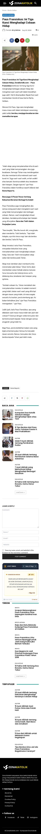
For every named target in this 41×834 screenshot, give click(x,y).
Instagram (34, 817)
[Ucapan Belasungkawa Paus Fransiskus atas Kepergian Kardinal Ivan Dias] (7, 612)
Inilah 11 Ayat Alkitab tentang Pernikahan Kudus (24, 443)
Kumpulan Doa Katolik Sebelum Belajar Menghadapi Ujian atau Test (25, 415)
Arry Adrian (16, 30)
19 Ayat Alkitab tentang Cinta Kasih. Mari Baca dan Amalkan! (25, 722)
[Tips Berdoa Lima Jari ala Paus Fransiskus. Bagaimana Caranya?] (7, 748)
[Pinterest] (22, 40)
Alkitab (17, 438)
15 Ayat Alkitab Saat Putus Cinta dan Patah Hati (25, 708)
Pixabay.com (10, 74)
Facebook (11, 817)
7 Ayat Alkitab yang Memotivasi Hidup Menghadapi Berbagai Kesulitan (25, 470)
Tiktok (22, 817)
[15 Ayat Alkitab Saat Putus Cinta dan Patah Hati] (7, 707)
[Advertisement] (20, 141)
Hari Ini (35, 599)
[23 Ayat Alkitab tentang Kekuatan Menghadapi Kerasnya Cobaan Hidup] (7, 693)
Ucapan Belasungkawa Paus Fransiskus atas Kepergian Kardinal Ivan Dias (26, 613)
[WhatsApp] (27, 40)
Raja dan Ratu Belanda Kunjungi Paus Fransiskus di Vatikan (26, 627)
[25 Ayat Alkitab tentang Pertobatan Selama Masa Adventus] (7, 455)
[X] (17, 40)
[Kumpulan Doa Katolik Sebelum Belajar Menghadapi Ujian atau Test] (7, 414)
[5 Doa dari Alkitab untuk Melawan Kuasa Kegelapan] (7, 734)
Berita (17, 607)
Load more (19, 492)
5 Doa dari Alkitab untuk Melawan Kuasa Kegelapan (26, 735)
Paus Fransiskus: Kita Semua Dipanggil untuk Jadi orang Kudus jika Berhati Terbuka (25, 640)
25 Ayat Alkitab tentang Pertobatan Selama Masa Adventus (26, 456)
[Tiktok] (18, 817)
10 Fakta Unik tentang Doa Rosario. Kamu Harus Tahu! (27, 484)
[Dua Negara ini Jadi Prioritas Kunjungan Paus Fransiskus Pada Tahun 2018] (7, 653)
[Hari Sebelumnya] (24, 566)
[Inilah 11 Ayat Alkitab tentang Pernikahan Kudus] (7, 442)
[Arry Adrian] (4, 30)
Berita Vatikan (12, 10)
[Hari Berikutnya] (35, 566)
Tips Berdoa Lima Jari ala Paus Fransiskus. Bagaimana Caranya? (26, 749)
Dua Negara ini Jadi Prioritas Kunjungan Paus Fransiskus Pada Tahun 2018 (26, 654)
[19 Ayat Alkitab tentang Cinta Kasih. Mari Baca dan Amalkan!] (7, 720)
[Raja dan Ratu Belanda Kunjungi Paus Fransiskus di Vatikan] (7, 625)
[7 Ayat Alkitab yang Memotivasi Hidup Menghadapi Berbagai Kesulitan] (7, 469)
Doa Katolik (19, 410)
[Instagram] (27, 817)
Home (4, 10)
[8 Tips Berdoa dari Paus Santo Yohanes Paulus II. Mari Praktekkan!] (7, 428)
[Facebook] (11, 40)
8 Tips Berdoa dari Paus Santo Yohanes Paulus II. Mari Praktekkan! (26, 429)
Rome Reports (14, 388)
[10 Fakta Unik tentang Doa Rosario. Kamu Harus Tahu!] (7, 483)
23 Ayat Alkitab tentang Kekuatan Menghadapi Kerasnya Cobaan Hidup (26, 694)
